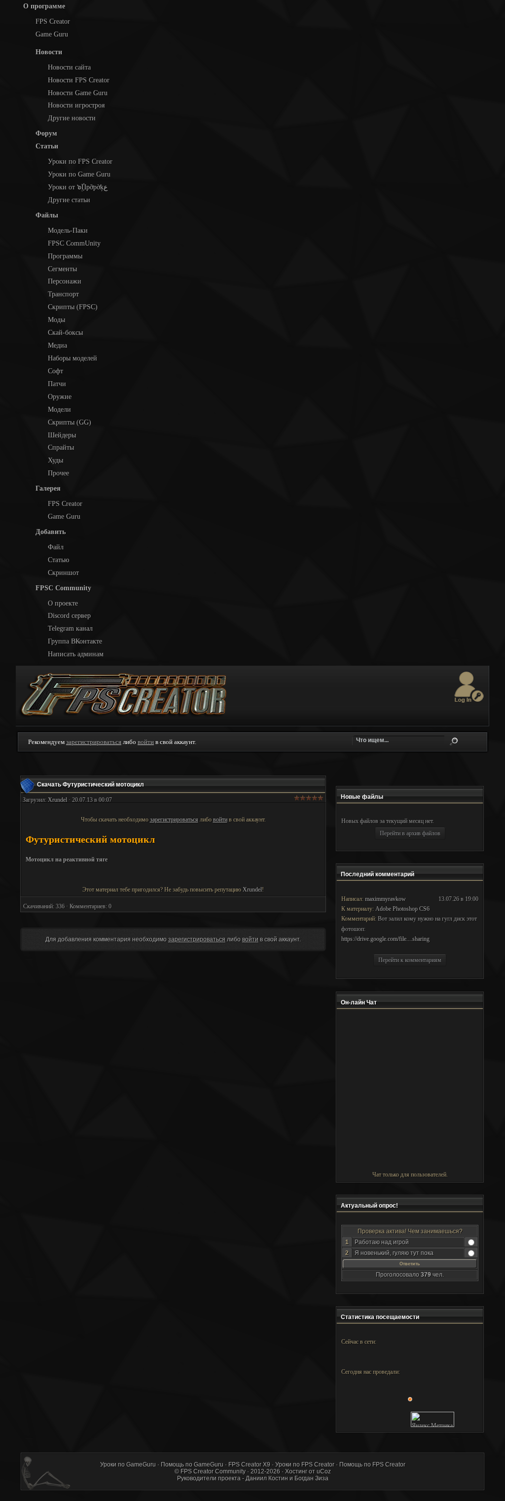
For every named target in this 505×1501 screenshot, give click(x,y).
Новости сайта (69, 67)
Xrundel (57, 799)
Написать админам (76, 654)
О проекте (63, 603)
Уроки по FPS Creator (80, 161)
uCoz (324, 1471)
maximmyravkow (385, 898)
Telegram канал (70, 628)
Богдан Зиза (311, 1478)
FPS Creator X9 (249, 1464)
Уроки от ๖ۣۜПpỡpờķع (78, 187)
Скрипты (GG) (69, 422)
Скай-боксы (65, 332)
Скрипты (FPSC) (73, 307)
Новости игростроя (76, 105)
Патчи (57, 384)
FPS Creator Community (213, 1471)
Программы (65, 256)
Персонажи (64, 281)
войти (146, 742)
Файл (56, 547)
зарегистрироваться (93, 742)
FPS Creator (53, 21)
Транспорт (63, 294)
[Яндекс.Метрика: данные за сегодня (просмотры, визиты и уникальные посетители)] (432, 1419)
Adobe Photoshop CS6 (402, 908)
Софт (55, 371)
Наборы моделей (72, 358)
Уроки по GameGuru (128, 1464)
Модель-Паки (68, 230)
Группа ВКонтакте (75, 641)
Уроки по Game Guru (79, 174)
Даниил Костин (267, 1478)
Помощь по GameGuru (192, 1464)
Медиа (57, 345)
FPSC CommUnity (74, 243)
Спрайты (61, 447)
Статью (58, 560)
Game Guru (52, 34)
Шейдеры (62, 435)
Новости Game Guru (78, 93)
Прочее (58, 473)
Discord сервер (69, 615)
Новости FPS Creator (78, 80)
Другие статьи (69, 200)
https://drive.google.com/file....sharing (385, 938)
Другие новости (72, 118)
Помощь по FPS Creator (372, 1464)
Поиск (454, 741)
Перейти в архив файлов (410, 833)
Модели (59, 409)
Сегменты (62, 269)
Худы (55, 460)
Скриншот (63, 572)
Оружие (60, 396)
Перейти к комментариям (409, 960)
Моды (56, 319)
